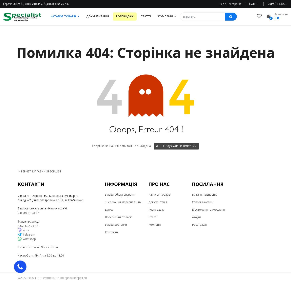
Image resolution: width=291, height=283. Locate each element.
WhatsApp (29, 239)
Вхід (221, 4)
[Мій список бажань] (259, 16)
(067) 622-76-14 (57, 4)
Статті (152, 217)
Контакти (111, 232)
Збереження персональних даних (123, 205)
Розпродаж (156, 209)
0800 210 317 (33, 4)
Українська (276, 4)
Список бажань (202, 202)
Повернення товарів (118, 217)
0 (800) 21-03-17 (28, 213)
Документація (157, 202)
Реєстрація (199, 224)
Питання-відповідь (204, 194)
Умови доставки (116, 224)
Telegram (29, 234)
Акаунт (196, 217)
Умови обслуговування (120, 194)
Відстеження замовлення (209, 209)
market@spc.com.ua (45, 247)
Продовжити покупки (179, 146)
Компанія (154, 224)
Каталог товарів (159, 194)
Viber (26, 230)
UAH (257, 4)
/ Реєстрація (232, 4)
